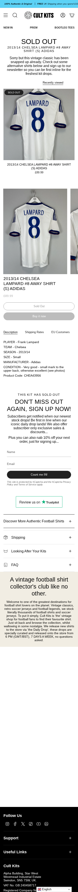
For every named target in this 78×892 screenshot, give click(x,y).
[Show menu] (5, 15)
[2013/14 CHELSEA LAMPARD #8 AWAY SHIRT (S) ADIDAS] (39, 124)
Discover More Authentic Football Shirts (33, 521)
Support (10, 838)
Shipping (18, 537)
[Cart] (71, 15)
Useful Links (15, 852)
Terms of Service (27, 484)
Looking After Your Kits (28, 551)
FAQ (14, 565)
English (46, 889)
